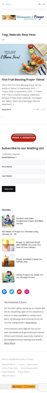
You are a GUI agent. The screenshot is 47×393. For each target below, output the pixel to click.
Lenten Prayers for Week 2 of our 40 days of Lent (29, 276)
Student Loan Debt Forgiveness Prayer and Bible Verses (29, 221)
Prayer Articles (23, 372)
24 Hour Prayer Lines (10, 368)
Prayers (21, 364)
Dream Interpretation (29, 368)
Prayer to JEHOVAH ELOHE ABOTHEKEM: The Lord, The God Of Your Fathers (28, 245)
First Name (7, 166)
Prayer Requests (8, 372)
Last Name (7, 176)
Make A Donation (8, 375)
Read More (6, 109)
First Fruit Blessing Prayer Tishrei (23, 79)
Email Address (9, 157)
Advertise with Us (8, 364)
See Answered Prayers (15, 302)
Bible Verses (32, 364)
